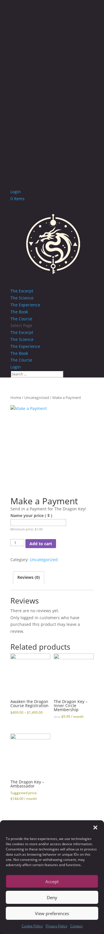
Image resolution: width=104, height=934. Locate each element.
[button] (95, 827)
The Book (19, 312)
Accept (52, 881)
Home (15, 397)
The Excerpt (21, 291)
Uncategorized (36, 397)
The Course (21, 318)
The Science (22, 298)
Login (15, 191)
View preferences (52, 913)
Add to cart (40, 543)
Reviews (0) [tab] (28, 577)
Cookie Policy (32, 926)
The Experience (25, 305)
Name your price (31, 515)
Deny (52, 897)
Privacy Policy (56, 926)
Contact (76, 926)
